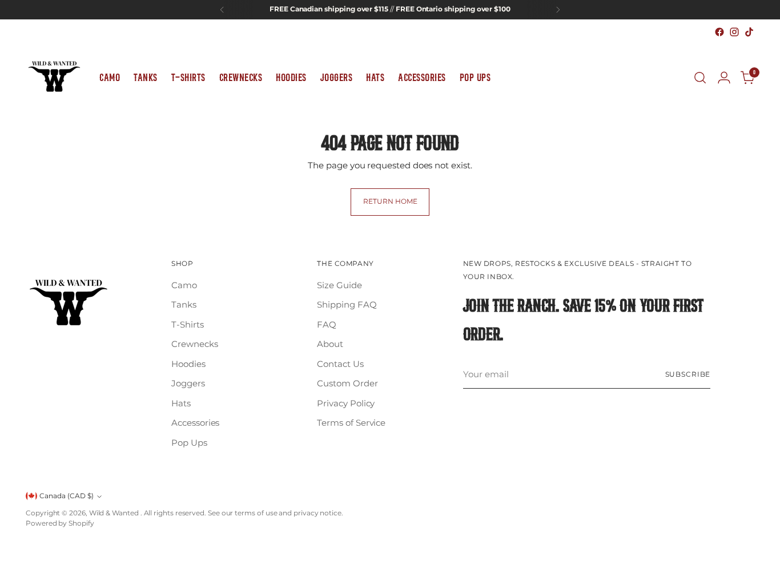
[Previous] (222, 9)
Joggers (187, 383)
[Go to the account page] (724, 77)
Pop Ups (189, 442)
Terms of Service (351, 422)
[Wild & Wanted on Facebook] (719, 32)
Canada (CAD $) (66, 496)
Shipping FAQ (346, 304)
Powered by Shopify (60, 523)
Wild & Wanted (114, 513)
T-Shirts (187, 324)
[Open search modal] (700, 77)
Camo (184, 285)
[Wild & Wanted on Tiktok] (749, 32)
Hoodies (188, 363)
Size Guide (339, 285)
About (330, 343)
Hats (181, 403)
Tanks (183, 304)
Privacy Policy (346, 403)
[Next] (557, 9)
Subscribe (688, 374)
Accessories (195, 422)
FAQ (326, 324)
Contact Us (340, 363)
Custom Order (347, 383)
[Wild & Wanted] (54, 77)
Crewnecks (194, 343)
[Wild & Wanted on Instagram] (734, 32)
